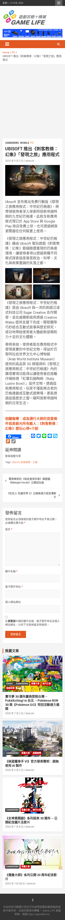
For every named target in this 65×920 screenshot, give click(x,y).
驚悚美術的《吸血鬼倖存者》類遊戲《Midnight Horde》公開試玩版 (29, 480)
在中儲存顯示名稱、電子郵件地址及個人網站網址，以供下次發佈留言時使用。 (32, 622)
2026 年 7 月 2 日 (14, 713)
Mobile (24, 142)
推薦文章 (35, 683)
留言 (8, 529)
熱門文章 (46, 683)
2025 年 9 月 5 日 (14, 160)
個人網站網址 (13, 602)
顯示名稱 (11, 571)
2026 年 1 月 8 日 (14, 826)
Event (9, 683)
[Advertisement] (32, 99)
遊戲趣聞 (37, 753)
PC (32, 142)
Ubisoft (16, 462)
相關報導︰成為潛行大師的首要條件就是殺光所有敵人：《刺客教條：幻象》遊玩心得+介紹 (32, 424)
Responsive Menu (58, 3)
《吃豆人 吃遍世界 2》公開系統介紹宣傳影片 (31, 495)
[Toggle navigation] (7, 44)
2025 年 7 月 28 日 (15, 883)
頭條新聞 (10, 688)
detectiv (29, 160)
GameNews (12, 142)
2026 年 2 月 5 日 (14, 770)
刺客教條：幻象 (29, 462)
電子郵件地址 (14, 586)
